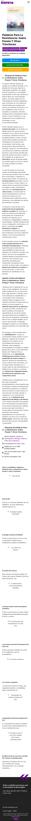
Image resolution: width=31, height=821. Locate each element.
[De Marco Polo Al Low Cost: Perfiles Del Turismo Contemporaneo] (15, 743)
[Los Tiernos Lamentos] (15, 669)
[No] (29, 816)
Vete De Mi (6, 499)
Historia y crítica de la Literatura (13, 50)
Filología (23, 48)
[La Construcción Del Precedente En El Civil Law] (15, 631)
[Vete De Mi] (15, 485)
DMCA (15, 811)
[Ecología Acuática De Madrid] (15, 521)
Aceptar (16, 818)
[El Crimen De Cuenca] (15, 557)
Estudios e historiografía (11, 48)
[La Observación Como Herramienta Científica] (15, 593)
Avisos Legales (7, 811)
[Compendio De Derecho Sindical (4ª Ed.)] (15, 705)
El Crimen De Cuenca (9, 571)
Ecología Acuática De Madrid (12, 535)
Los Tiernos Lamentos (10, 682)
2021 (23, 443)
